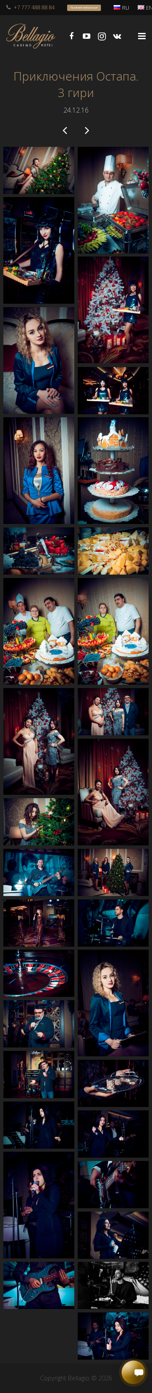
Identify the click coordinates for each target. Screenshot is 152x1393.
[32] (39, 1285)
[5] (39, 360)
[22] (39, 973)
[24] (39, 1074)
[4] (113, 310)
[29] (113, 1184)
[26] (39, 1125)
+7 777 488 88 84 (34, 7)
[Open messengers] (133, 1373)
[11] (113, 631)
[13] (113, 711)
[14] (39, 741)
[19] (113, 923)
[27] (113, 1134)
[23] (39, 1024)
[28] (39, 1205)
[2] (113, 200)
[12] (39, 631)
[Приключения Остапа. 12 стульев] (86, 129)
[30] (113, 1235)
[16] (39, 821)
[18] (39, 872)
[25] (113, 1083)
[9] (39, 551)
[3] (39, 250)
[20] (39, 923)
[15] (113, 792)
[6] (113, 390)
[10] (113, 551)
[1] (39, 170)
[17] (113, 872)
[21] (113, 1003)
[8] (113, 471)
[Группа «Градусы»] (65, 129)
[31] (113, 1285)
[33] (113, 1336)
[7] (39, 471)
